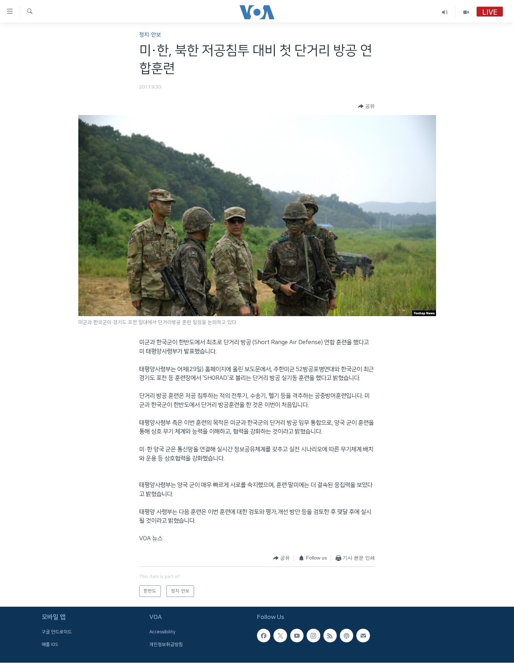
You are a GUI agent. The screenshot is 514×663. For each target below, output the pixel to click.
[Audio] (445, 12)
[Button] (366, 106)
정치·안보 (150, 35)
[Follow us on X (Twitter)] (280, 635)
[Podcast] (346, 635)
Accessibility (162, 632)
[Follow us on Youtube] (297, 635)
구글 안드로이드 (57, 632)
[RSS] (330, 635)
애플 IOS (50, 644)
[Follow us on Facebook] (263, 635)
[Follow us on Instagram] (313, 635)
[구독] (363, 635)
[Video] (466, 12)
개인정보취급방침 (166, 644)
